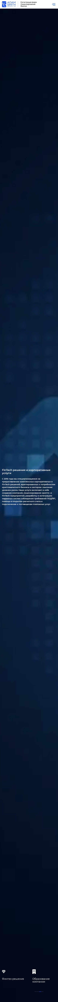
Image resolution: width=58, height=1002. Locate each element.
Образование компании (41, 980)
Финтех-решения (13, 978)
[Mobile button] (53, 4)
